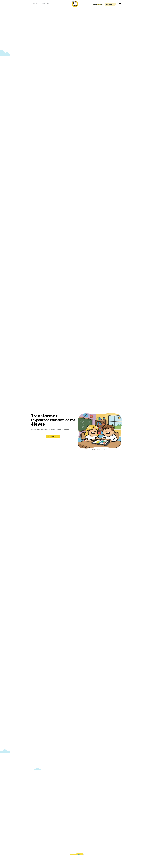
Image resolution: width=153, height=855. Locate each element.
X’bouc (35, 4)
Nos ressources (46, 4)
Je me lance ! (52, 436)
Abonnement (97, 4)
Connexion (109, 4)
